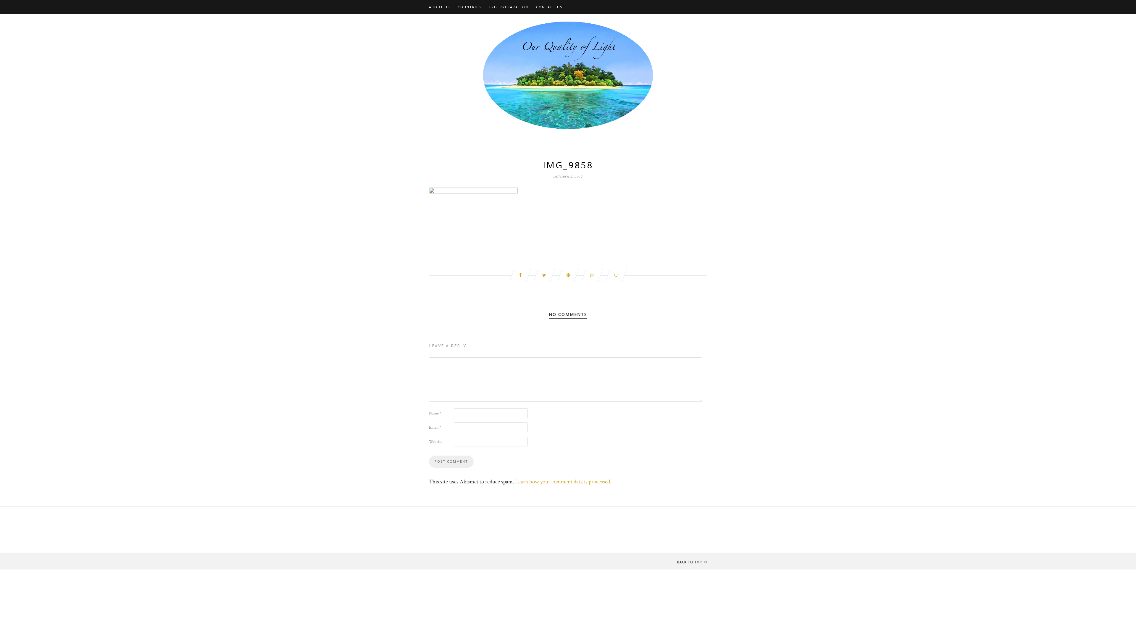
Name (435, 413)
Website (435, 441)
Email (435, 427)
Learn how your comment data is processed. (563, 481)
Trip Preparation (508, 7)
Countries (469, 7)
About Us (439, 7)
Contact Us (549, 7)
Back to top (690, 562)
